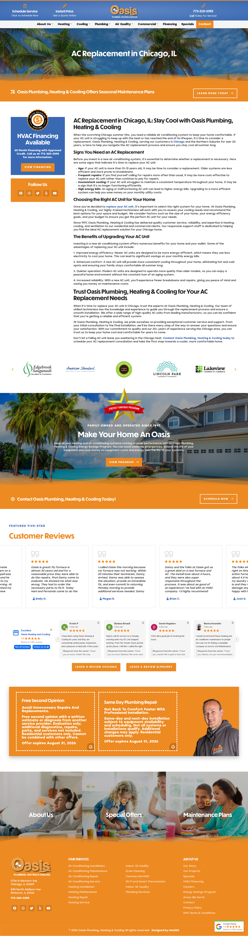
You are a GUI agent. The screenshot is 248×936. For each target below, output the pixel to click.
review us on (40, 647)
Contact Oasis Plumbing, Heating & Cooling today (197, 338)
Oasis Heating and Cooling (35, 634)
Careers (188, 887)
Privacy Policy (192, 908)
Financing (170, 24)
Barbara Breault (122, 623)
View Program (122, 462)
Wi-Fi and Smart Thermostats (145, 882)
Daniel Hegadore (167, 623)
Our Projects (191, 871)
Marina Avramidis (212, 623)
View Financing (37, 167)
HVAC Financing (193, 882)
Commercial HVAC (138, 876)
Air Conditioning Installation (86, 866)
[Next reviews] (236, 639)
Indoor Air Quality (137, 866)
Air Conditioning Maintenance (87, 871)
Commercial (147, 24)
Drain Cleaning (135, 871)
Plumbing (101, 24)
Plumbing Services (138, 892)
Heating (64, 24)
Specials (187, 24)
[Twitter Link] (38, 193)
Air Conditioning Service (84, 882)
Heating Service (79, 902)
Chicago (179, 142)
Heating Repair (78, 897)
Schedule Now (216, 499)
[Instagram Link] (29, 193)
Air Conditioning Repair (83, 876)
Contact (204, 24)
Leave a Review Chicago (96, 667)
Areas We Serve (194, 897)
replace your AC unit (120, 207)
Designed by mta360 (165, 930)
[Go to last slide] (12, 369)
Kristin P (73, 623)
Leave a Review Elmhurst (151, 667)
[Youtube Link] (55, 193)
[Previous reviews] (58, 639)
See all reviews (22, 647)
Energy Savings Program (199, 892)
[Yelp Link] (46, 193)
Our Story (189, 866)
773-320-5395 (20, 898)
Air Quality (123, 24)
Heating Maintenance (82, 892)
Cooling (82, 24)
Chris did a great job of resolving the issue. (167, 638)
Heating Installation (81, 887)
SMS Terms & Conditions (199, 913)
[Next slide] (235, 369)
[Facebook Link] (21, 193)
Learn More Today (213, 93)
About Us (44, 24)
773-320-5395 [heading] (203, 11)
